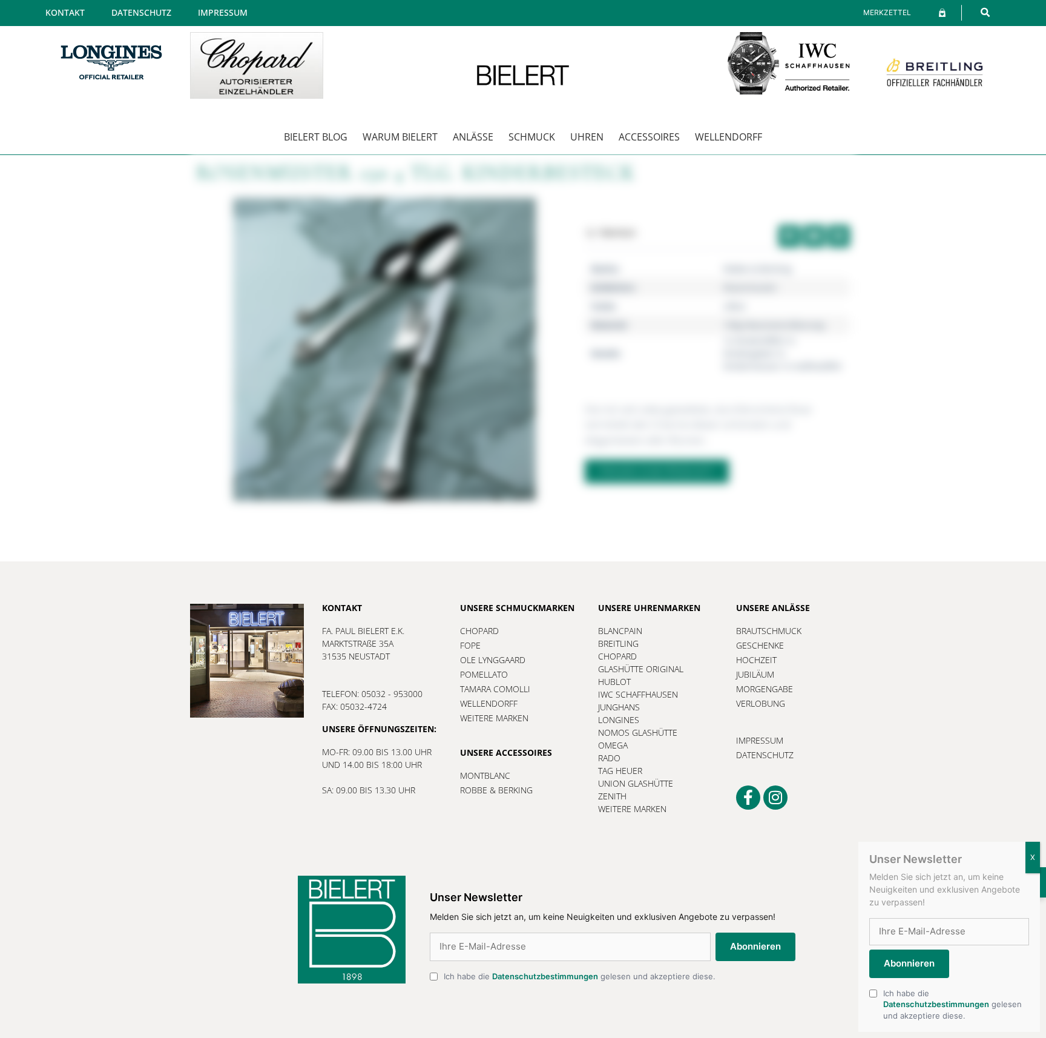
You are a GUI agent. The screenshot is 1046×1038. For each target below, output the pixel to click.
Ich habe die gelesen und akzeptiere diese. (579, 976)
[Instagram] (775, 797)
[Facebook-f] (748, 797)
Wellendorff (728, 137)
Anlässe (473, 137)
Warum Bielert (400, 137)
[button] (985, 12)
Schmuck (531, 137)
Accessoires (649, 137)
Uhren (587, 137)
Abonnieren (755, 946)
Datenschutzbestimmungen (545, 976)
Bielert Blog (315, 137)
